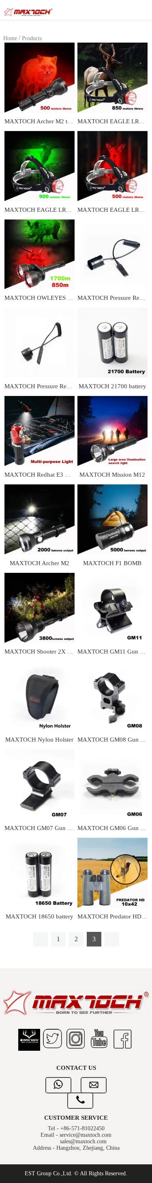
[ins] (76, 1040)
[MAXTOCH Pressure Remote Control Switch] (112, 254)
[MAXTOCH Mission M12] (112, 431)
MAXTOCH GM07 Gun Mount (44, 828)
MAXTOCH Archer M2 (39, 563)
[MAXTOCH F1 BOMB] (112, 519)
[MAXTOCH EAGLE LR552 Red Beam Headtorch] (112, 165)
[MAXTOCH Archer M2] (39, 519)
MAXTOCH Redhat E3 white (41, 474)
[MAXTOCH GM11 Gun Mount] (112, 607)
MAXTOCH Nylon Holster (39, 739)
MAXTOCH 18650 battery (39, 916)
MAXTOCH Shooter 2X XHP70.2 (47, 651)
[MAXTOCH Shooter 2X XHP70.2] (39, 607)
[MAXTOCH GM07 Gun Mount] (39, 784)
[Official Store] (29, 1040)
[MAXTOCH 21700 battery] (112, 342)
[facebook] (123, 1040)
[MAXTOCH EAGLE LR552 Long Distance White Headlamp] (112, 77)
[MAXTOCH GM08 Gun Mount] (112, 696)
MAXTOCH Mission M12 (112, 474)
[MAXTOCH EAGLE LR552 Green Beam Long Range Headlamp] (39, 165)
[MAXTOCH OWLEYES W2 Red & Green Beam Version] (39, 254)
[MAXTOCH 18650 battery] (39, 872)
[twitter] (53, 1040)
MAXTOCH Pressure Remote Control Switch (61, 386)
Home (10, 38)
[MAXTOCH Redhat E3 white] (39, 431)
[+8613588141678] (58, 1089)
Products (32, 38)
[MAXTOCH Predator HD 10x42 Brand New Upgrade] (112, 872)
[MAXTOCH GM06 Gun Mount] (112, 784)
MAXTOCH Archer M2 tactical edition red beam (66, 121)
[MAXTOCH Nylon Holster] (39, 696)
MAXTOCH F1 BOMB (112, 563)
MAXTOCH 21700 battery (112, 386)
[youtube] (99, 1040)
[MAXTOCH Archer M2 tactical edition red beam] (39, 77)
